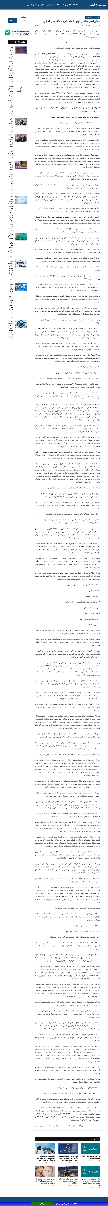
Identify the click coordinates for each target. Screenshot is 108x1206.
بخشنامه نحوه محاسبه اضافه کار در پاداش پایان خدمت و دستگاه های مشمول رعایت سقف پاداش (10, 210)
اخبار (29, 4)
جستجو (24, 17)
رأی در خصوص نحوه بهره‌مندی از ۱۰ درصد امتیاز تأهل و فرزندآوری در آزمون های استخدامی (45, 1181)
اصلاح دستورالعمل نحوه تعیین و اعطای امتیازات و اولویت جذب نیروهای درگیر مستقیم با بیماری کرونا (91, 1182)
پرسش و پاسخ (37, 4)
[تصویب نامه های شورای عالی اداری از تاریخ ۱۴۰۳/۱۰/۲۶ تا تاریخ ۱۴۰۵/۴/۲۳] (21, 89)
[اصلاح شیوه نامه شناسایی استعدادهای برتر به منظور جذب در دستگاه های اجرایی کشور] (45, 1148)
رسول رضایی (96, 26)
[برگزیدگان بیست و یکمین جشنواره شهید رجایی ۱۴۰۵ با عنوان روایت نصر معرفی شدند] (21, 165)
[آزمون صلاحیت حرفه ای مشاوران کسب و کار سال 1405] (21, 264)
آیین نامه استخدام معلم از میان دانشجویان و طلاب (91, 1157)
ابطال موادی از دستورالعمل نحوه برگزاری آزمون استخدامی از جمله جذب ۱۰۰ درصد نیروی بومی (68, 1158)
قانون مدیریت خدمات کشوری (69, 69)
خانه (74, 4)
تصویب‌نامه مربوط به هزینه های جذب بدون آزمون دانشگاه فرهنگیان (68, 1181)
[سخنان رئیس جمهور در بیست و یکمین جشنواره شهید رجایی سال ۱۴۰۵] (21, 138)
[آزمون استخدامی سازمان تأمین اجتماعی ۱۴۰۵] (21, 324)
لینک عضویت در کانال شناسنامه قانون (42, 1204)
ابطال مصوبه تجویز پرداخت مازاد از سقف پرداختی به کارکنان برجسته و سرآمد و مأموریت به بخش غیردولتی (10, 62)
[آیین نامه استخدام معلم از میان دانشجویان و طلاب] (91, 1148)
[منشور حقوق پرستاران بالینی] (21, 121)
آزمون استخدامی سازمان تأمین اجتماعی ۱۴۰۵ (10, 327)
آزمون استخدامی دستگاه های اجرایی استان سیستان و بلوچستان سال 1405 (10, 243)
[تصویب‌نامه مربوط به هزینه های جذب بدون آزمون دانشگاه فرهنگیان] (68, 1171)
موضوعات (66, 4)
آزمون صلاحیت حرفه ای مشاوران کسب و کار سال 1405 (10, 268)
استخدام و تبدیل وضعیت (92, 17)
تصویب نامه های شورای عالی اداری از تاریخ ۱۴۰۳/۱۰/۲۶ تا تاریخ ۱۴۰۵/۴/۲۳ (10, 97)
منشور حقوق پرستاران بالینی (11, 122)
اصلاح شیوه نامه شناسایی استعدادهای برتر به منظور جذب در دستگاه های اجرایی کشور (46, 1158)
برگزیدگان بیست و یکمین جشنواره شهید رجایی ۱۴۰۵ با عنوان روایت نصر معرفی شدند (10, 175)
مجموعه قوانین (52, 4)
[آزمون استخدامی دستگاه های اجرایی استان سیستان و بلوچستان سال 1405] (21, 236)
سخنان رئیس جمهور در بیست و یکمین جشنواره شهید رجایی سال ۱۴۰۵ (10, 144)
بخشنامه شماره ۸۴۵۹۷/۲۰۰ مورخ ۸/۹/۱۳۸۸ (69, 93)
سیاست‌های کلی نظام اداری (59, 56)
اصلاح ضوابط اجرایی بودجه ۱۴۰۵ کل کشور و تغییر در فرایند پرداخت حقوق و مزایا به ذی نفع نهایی (10, 298)
